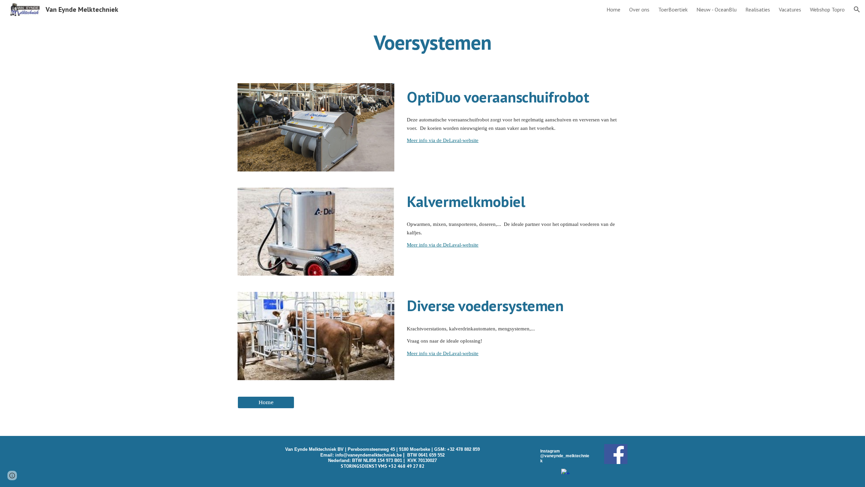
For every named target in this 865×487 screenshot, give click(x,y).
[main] (432, 42)
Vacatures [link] (790, 9)
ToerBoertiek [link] (673, 9)
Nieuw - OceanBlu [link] (716, 9)
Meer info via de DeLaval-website (442, 140)
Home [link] (613, 9)
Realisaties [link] (757, 9)
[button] (857, 9)
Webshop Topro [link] (827, 9)
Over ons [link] (639, 9)
